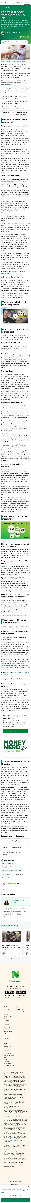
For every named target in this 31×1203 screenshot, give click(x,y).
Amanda (17, 900)
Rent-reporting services (8, 470)
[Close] (29, 1187)
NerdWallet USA (17, 1181)
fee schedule (12, 1140)
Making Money (6, 874)
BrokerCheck (6, 1141)
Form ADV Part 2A (21, 1136)
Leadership (6, 1011)
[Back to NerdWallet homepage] (2, 8)
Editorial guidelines (6, 1023)
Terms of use (7, 1046)
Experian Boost (17, 500)
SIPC (8, 1133)
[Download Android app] (21, 992)
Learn (7, 7)
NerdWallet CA (16, 1184)
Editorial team (7, 1031)
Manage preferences (15, 1195)
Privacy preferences (6, 1060)
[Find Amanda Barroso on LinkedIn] (15, 903)
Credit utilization (6, 566)
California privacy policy (8, 1056)
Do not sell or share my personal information (8, 1065)
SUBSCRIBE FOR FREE (15, 731)
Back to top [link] (7, 890)
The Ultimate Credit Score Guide (11, 870)
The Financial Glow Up (8, 863)
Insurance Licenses (15, 1103)
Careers (5, 1014)
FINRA (5, 1133)
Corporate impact (8, 1016)
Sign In (19, 2)
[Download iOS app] (9, 992)
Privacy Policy (9, 1137)
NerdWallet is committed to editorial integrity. (14, 61)
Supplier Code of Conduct (8, 1049)
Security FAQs (20, 1011)
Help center (19, 1009)
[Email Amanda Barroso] (12, 903)
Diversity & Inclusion (6, 1019)
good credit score (6, 84)
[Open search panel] (13, 3)
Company (6, 1009)
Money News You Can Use (9, 867)
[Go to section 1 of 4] (11, 958)
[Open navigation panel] (2, 2)
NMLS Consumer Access (9, 1090)
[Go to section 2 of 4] (14, 958)
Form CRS (13, 1136)
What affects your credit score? (18, 615)
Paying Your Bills (18, 874)
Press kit (5, 1035)
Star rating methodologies (7, 1027)
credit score (8, 689)
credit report (7, 637)
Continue (15, 1200)
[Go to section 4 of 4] (19, 958)
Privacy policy (7, 1053)
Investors (6, 1038)
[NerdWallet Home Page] (5, 2)
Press (5, 1033)
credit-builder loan (18, 346)
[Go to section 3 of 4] (16, 958)
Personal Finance (7, 878)
